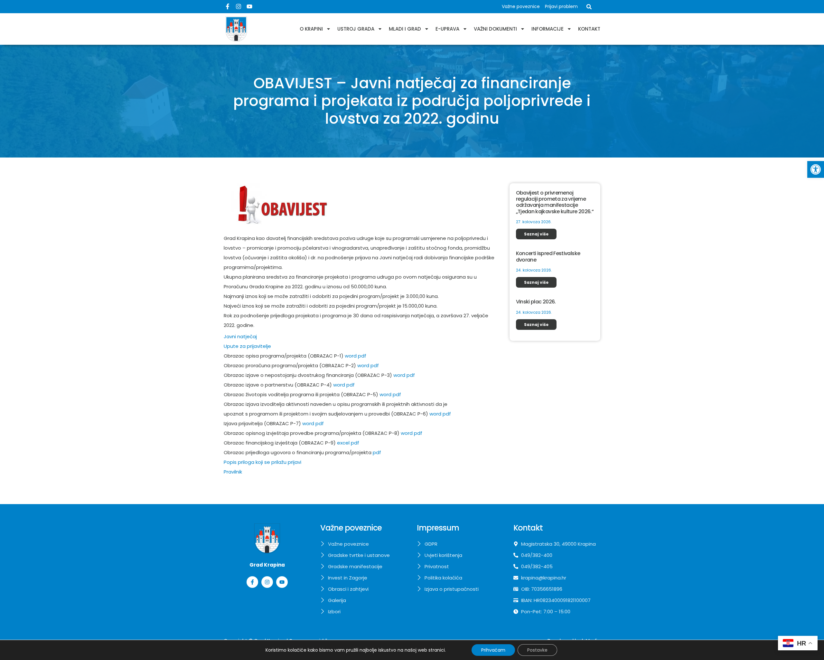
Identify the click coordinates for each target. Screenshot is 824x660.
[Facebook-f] (227, 6)
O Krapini (311, 28)
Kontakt (589, 28)
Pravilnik (233, 471)
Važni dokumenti (495, 28)
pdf (362, 355)
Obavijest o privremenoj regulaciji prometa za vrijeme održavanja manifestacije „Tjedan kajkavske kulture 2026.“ (555, 202)
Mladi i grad (405, 28)
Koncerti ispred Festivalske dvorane (548, 256)
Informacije (547, 28)
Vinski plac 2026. (536, 301)
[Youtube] (249, 6)
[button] (815, 169)
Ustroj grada (355, 28)
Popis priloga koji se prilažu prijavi (262, 462)
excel (344, 442)
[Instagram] (238, 6)
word (351, 355)
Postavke (537, 650)
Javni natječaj (240, 336)
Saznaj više (536, 234)
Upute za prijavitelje (247, 346)
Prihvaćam (493, 650)
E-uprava (447, 28)
